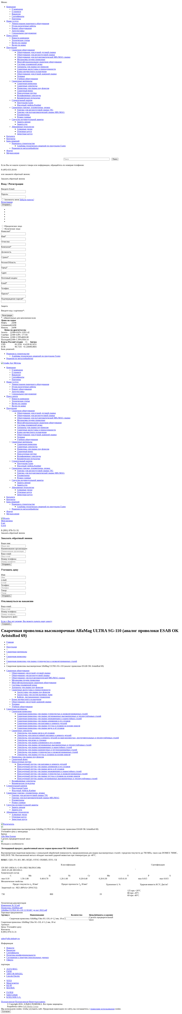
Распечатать (8, 824)
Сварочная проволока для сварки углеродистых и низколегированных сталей (41, 661)
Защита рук (22, 124)
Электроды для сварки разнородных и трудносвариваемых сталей (47, 750)
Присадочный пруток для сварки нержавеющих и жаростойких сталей (49, 771)
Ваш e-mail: (6, 554)
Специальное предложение (24, 33)
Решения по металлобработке (25, 148)
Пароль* (5, 293)
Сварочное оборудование (23, 50)
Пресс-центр (12, 35)
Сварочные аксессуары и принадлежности (36, 69)
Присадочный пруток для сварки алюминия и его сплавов (43, 766)
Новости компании (20, 38)
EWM (9, 971)
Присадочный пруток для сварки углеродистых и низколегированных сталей (52, 774)
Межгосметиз (12, 983)
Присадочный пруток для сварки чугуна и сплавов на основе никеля (48, 776)
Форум (9, 150)
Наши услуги (12, 21)
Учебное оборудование (27, 79)
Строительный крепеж (22, 100)
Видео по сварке (19, 43)
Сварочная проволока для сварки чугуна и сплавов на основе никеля (48, 726)
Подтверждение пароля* (12, 299)
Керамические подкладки (28, 98)
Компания (11, 7)
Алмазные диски (24, 129)
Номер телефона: (9, 559)
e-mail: (4, 580)
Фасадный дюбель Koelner (29, 105)
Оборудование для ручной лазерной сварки (37, 74)
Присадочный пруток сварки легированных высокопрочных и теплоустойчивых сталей (57, 778)
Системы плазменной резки (29, 64)
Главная (10, 642)
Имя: (3, 575)
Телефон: (5, 585)
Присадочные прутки (27, 93)
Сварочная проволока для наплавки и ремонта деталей (42, 723)
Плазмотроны (23, 115)
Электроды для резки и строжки (31, 740)
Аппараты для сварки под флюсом (32, 67)
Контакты (10, 138)
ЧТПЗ (9, 980)
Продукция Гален (25, 103)
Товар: (4, 590)
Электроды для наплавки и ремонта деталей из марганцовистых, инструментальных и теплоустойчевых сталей (68, 738)
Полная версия (8, 1002)
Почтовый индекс (9, 278)
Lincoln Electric (13, 976)
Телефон (5, 288)
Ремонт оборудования (22, 28)
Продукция (11, 47)
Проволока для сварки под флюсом (33, 88)
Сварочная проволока (27, 83)
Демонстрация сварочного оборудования (30, 23)
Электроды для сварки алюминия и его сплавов (39, 742)
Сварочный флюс (25, 91)
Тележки (21, 76)
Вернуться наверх (37, 1002)
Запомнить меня (11, 200)
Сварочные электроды (27, 86)
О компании (17, 9)
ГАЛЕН (9, 992)
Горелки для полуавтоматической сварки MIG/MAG (41, 112)
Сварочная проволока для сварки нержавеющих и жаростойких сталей (49, 718)
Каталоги (10, 136)
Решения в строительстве (23, 143)
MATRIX (10, 988)
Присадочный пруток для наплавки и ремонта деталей (42, 764)
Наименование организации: (14, 548)
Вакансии (16, 14)
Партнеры (16, 19)
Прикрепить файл (9, 617)
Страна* (5, 257)
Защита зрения (23, 122)
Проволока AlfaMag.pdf (12, 908)
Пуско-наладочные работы (24, 26)
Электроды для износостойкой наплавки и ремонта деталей (44, 735)
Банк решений (12, 141)
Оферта (9, 960)
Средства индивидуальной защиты (28, 119)
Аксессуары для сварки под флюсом (33, 692)
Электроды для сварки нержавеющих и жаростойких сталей (44, 747)
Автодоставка (18, 31)
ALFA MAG (11, 969)
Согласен (6, 1012)
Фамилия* (6, 231)
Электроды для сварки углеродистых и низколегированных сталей (47, 752)
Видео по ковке (19, 45)
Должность (6, 252)
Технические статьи (21, 40)
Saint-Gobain (12, 995)
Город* (4, 267)
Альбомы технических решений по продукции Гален (41, 146)
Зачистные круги (25, 134)
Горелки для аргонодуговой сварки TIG (35, 110)
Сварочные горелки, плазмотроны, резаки (31, 107)
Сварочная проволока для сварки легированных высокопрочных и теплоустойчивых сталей (59, 716)
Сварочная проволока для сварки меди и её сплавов (40, 728)
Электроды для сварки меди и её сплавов (36, 733)
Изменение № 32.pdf (10, 905)
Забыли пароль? (27, 200)
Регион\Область (8, 262)
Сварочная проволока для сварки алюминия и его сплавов (43, 721)
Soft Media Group (30, 1006)
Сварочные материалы (22, 81)
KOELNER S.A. (13, 997)
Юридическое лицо (13, 226)
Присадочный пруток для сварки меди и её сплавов (40, 769)
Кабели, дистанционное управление (33, 697)
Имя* (3, 236)
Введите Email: (8, 189)
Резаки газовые (24, 117)
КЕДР (9, 985)
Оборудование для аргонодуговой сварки (36, 55)
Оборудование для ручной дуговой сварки (36, 52)
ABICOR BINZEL (14, 974)
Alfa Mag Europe (8, 836)
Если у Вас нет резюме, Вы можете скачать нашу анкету (26, 621)
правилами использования (102, 1009)
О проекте (16, 11)
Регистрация (7, 202)
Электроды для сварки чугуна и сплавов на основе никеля (43, 754)
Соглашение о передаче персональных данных (27, 957)
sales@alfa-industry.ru (10, 938)
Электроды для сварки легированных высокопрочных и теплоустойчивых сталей (54, 745)
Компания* (6, 247)
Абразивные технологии (23, 127)
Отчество (5, 241)
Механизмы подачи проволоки (31, 59)
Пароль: (4, 194)
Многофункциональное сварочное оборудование (39, 62)
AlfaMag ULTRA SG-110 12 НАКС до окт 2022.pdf (24, 910)
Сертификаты (18, 16)
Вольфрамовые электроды (29, 95)
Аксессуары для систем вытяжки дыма (34, 694)
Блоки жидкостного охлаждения (31, 71)
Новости (10, 948)
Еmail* (4, 283)
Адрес (4, 273)
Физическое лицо (12, 229)
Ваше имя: (6, 543)
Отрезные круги (24, 131)
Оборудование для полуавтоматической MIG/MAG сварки (43, 57)
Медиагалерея (12, 153)
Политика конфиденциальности (21, 955)
